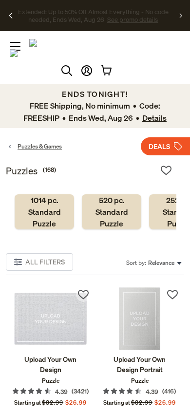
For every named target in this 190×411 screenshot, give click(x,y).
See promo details (104, 19)
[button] (86, 70)
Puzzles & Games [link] (40, 146)
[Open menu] (15, 46)
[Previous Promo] (11, 16)
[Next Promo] (181, 16)
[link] (44, 211)
